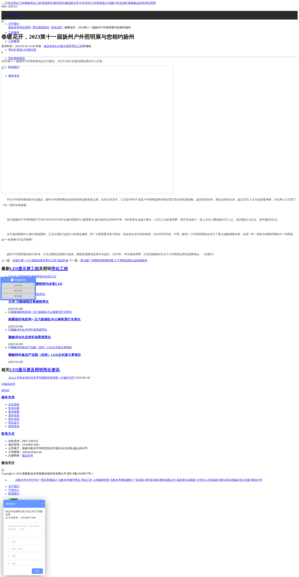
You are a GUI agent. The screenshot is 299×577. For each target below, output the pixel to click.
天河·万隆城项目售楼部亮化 (28, 301)
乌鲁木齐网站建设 (121, 479)
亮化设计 (13, 422)
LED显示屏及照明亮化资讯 (35, 370)
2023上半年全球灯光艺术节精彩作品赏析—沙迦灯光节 (41, 377)
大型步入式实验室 (208, 479)
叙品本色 (13, 15)
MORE (5, 390)
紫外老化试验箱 (229, 479)
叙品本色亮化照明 (19, 27)
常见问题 (13, 408)
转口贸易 (245, 479)
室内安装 (13, 415)
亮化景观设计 (49, 479)
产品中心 (13, 490)
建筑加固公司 (167, 479)
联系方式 (8, 434)
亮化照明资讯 (41, 27)
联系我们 (13, 493)
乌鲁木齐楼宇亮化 (69, 479)
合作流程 (13, 404)
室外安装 (13, 419)
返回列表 (63, 260)
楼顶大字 (256, 479)
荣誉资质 (13, 426)
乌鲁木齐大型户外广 (27, 479)
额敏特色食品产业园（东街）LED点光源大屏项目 (44, 355)
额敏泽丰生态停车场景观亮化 (29, 337)
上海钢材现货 (101, 479)
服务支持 (8, 397)
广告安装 (138, 479)
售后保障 (13, 411)
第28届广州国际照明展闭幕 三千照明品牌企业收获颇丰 (113, 260)
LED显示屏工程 (24, 268)
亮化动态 (56, 27)
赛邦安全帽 (151, 479)
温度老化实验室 (186, 479)
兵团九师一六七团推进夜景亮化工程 (34, 260)
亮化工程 (77, 46)
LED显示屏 (62, 46)
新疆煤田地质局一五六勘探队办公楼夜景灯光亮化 (44, 319)
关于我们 (13, 486)
